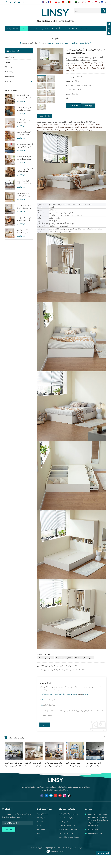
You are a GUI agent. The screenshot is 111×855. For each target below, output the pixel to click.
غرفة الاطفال (9, 72)
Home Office (9, 76)
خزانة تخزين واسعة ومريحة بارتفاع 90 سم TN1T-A (23, 194)
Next (104, 737)
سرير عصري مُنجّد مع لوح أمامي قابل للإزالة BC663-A (23, 206)
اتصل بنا (84, 28)
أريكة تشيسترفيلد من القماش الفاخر (69, 814)
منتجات (23, 28)
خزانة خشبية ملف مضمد (67, 825)
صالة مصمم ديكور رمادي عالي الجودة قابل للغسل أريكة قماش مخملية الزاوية (34, 764)
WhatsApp (88, 106)
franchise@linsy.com (95, 833)
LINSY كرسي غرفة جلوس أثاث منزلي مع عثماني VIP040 (95, 764)
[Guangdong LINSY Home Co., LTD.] (55, 11)
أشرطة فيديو (55, 28)
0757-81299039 (93, 829)
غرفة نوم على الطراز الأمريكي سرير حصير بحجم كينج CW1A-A (65, 694)
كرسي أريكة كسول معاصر (68, 817)
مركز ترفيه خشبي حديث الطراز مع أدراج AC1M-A (61, 666)
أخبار (64, 28)
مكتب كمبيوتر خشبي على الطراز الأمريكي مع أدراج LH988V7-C (65, 669)
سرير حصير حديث (47, 658)
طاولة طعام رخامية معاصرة (68, 829)
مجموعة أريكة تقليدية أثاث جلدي (69, 837)
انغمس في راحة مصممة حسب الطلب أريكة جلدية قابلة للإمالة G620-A (24, 169)
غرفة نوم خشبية (64, 821)
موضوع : (65, 694)
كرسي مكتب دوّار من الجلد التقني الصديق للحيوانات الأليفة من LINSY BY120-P (23, 218)
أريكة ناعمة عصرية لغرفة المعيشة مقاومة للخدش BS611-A (23, 96)
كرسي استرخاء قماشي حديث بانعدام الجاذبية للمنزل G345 (24, 108)
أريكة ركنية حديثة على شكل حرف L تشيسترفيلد (74, 764)
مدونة (39, 825)
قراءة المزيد (20, 101)
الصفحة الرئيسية (12, 28)
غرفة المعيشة (9, 57)
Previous (4, 737)
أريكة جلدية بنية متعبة (66, 833)
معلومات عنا (73, 28)
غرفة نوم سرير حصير (65, 658)
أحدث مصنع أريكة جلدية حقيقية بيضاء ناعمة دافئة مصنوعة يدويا (13, 764)
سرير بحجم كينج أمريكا (85, 658)
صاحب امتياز (34, 28)
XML (38, 833)
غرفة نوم (8, 62)
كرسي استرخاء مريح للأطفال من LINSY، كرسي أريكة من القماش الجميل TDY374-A (23, 133)
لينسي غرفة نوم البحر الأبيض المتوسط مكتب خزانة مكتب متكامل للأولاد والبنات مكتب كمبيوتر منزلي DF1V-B (54, 764)
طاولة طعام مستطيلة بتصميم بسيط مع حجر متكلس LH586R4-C (23, 157)
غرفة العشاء (9, 67)
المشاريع (45, 28)
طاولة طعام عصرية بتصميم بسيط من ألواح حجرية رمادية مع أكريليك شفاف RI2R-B (24, 182)
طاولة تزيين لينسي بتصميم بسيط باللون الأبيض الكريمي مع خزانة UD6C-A (23, 231)
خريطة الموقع (42, 829)
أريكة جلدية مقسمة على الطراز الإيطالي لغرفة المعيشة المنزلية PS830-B (24, 145)
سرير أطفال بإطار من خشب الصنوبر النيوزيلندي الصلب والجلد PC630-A (23, 120)
